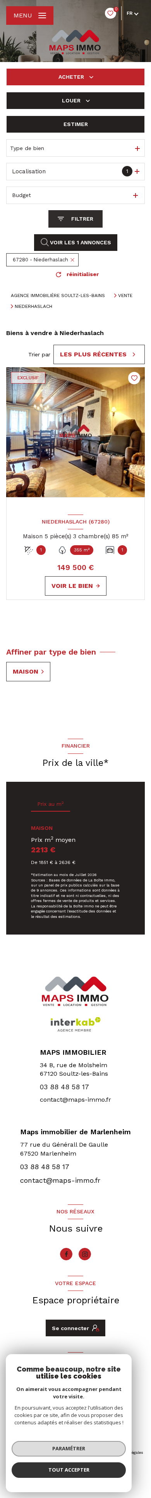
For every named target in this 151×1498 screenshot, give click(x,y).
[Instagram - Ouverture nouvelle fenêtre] (85, 1254)
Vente (125, 295)
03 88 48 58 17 (64, 1087)
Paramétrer (68, 1448)
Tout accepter (68, 1469)
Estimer (75, 124)
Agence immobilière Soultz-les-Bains (58, 295)
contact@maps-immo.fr (75, 1099)
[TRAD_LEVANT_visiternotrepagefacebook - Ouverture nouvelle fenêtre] (66, 1254)
